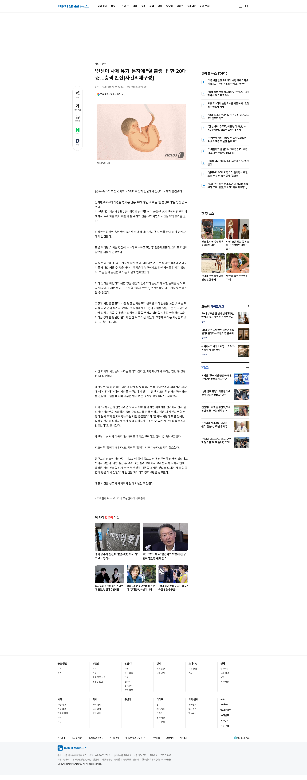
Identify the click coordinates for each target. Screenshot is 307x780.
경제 (135, 6)
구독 (77, 134)
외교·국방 (224, 681)
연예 (158, 704)
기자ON (224, 720)
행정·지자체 (63, 713)
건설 (94, 673)
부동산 (114, 6)
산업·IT (125, 6)
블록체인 (128, 686)
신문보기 (224, 726)
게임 (126, 677)
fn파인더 (192, 704)
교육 (59, 717)
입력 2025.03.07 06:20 (113, 87)
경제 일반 (161, 669)
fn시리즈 (192, 709)
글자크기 (77, 110)
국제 (160, 6)
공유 (77, 97)
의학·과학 (129, 690)
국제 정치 (97, 709)
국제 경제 (97, 704)
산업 (126, 669)
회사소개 (61, 737)
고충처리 (170, 737)
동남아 (169, 6)
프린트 (77, 121)
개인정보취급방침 (95, 737)
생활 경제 (161, 673)
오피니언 (191, 6)
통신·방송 (129, 673)
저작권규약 (114, 737)
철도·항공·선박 (99, 677)
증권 (59, 673)
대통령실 (224, 669)
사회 (152, 6)
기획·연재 (205, 6)
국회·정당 (224, 673)
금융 (59, 669)
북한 (222, 677)
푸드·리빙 (161, 717)
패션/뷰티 (161, 709)
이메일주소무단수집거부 (135, 737)
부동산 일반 (98, 681)
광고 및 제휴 (76, 737)
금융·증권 (102, 6)
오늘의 (212, 306)
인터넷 (127, 681)
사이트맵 (183, 737)
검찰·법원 (62, 709)
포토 (222, 699)
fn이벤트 (224, 715)
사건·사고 (62, 704)
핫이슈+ (192, 713)
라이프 (180, 6)
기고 (190, 673)
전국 (104, 63)
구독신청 (156, 737)
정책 (94, 669)
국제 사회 (97, 713)
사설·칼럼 (193, 669)
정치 (143, 6)
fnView (224, 704)
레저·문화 (161, 722)
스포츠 (159, 713)
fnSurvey (225, 709)
